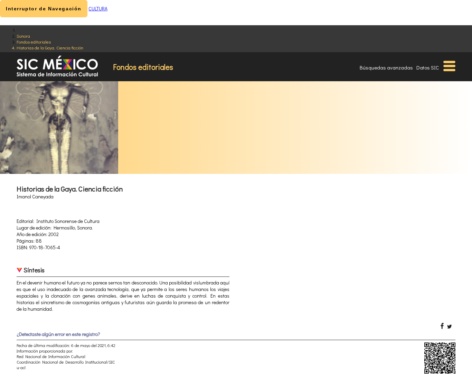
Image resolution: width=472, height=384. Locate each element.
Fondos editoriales (34, 42)
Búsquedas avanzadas (386, 67)
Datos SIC (427, 67)
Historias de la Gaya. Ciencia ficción (50, 47)
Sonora (23, 36)
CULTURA (97, 8)
